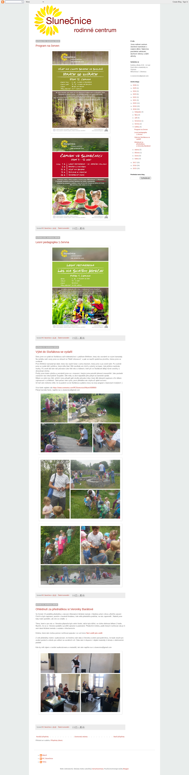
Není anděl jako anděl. (94, 633)
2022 (135, 97)
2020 (135, 103)
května (137, 127)
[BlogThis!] (76, 228)
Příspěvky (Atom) (56, 740)
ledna (137, 159)
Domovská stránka (81, 737)
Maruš (44, 755)
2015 (135, 168)
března (137, 153)
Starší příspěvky (118, 737)
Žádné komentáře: (64, 228)
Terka (44, 762)
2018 (135, 109)
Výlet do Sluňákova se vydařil (54, 351)
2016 (135, 165)
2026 (135, 85)
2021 (135, 100)
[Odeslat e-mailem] (73, 228)
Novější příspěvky (42, 737)
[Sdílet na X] (78, 228)
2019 (135, 106)
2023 (135, 94)
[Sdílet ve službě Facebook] (81, 228)
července (138, 121)
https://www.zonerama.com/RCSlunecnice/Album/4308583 (75, 388)
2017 (135, 162)
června (137, 124)
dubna (137, 150)
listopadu (138, 112)
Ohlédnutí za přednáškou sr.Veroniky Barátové (64, 609)
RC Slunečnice (47, 758)
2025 (135, 88)
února (137, 156)
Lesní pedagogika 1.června (52, 242)
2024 (135, 91)
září (136, 118)
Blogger (126, 769)
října (136, 115)
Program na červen (47, 45)
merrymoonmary (97, 769)
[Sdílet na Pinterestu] (83, 228)
